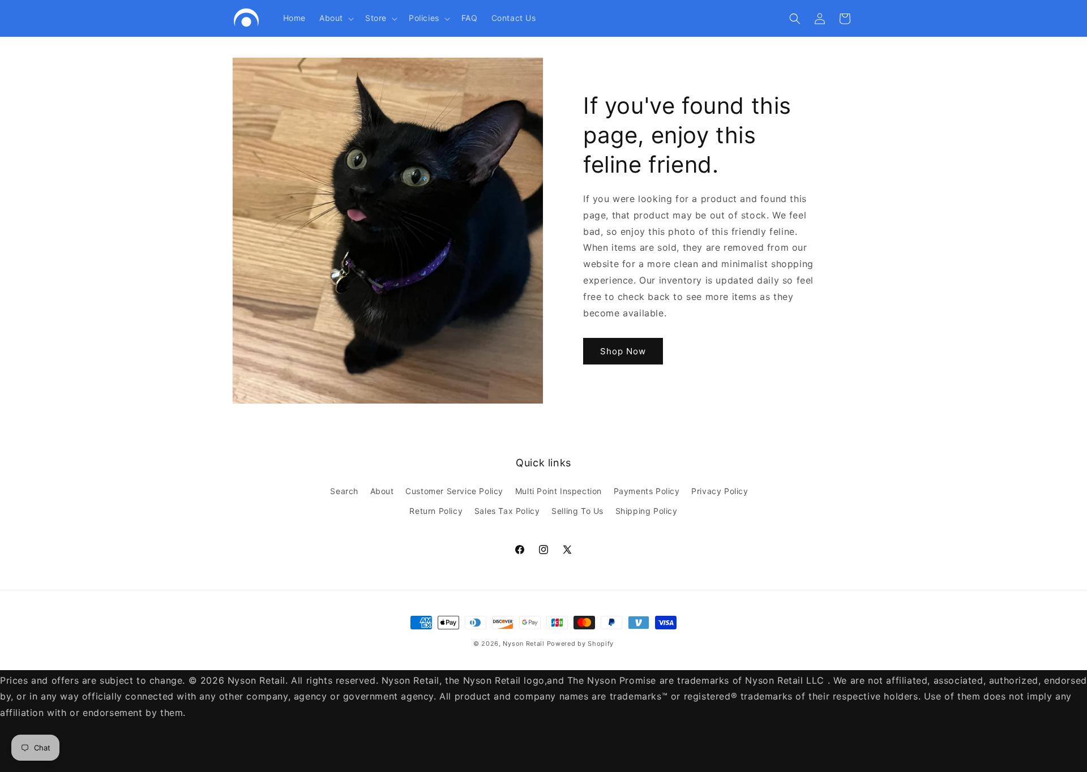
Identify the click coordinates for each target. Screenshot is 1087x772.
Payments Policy (647, 491)
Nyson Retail (523, 643)
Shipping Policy (646, 511)
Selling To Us (577, 511)
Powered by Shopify (580, 643)
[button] (335, 18)
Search (344, 491)
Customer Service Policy (454, 491)
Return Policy (436, 511)
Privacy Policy (719, 491)
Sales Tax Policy (507, 511)
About (382, 491)
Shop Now (623, 351)
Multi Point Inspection (558, 491)
